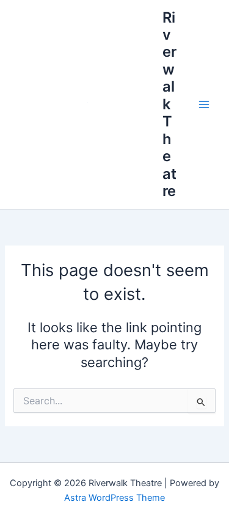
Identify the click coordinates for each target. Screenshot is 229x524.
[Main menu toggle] (204, 104)
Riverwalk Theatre (169, 104)
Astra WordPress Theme (114, 497)
